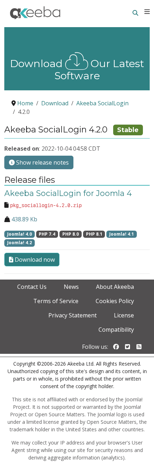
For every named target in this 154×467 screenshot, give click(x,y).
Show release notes (42, 162)
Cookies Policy (115, 301)
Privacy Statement (72, 315)
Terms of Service (55, 301)
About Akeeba (115, 287)
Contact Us (32, 287)
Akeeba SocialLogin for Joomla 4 (68, 193)
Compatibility (116, 329)
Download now (34, 259)
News (71, 287)
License (124, 315)
